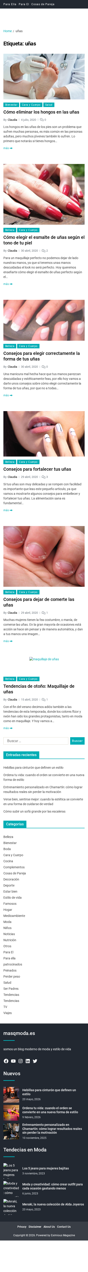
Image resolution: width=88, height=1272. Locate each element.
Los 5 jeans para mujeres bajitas (45, 1168)
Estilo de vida (12, 897)
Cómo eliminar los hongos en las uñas (41, 112)
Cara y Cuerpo (31, 104)
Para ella (9, 958)
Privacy (21, 1226)
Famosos (9, 903)
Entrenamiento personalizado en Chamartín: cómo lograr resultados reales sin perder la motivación (52, 1128)
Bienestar (11, 104)
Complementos (14, 867)
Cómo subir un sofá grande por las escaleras (34, 811)
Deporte (8, 885)
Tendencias (11, 995)
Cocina (8, 861)
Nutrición (9, 940)
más (6, 148)
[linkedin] (27, 1061)
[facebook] (6, 1061)
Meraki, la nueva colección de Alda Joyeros (53, 1204)
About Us (49, 1226)
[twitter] (35, 1061)
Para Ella (9, 4)
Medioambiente (14, 916)
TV (5, 1007)
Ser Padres (11, 988)
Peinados (9, 970)
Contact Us (64, 1226)
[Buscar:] (35, 742)
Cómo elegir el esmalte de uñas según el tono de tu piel (44, 240)
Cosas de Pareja (43, 4)
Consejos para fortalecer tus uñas (37, 469)
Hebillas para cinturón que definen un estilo (33, 767)
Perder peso (11, 976)
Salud (49, 104)
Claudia (12, 119)
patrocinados (12, 964)
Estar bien (10, 891)
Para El (24, 4)
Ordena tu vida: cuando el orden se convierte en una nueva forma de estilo (50, 1110)
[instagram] (20, 1061)
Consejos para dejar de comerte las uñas (38, 602)
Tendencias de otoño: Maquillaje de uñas (38, 688)
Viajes (7, 1013)
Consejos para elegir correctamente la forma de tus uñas (41, 356)
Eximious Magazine (63, 1235)
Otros (7, 946)
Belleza (9, 230)
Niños (7, 928)
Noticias (9, 934)
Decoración (11, 879)
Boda (7, 849)
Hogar (7, 909)
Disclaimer (35, 1226)
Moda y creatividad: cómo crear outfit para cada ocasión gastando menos (52, 1186)
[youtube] (13, 1061)
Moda (7, 922)
